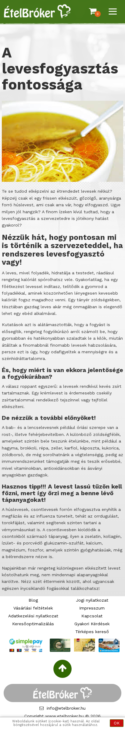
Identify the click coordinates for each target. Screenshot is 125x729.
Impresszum (92, 608)
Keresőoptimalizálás (33, 623)
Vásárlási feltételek (33, 608)
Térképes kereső (92, 631)
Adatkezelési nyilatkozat (33, 615)
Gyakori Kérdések (92, 623)
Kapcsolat (92, 615)
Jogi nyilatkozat (92, 600)
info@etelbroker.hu (66, 708)
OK (117, 723)
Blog (33, 600)
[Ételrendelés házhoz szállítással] (37, 11)
